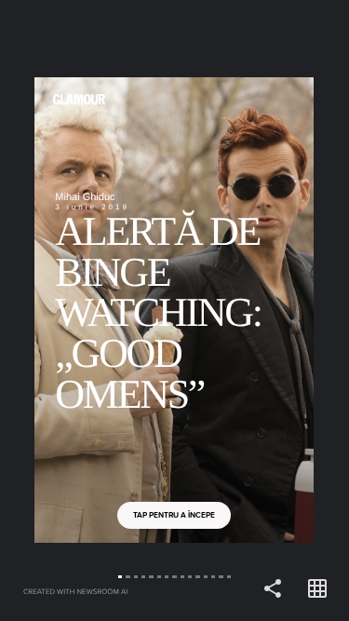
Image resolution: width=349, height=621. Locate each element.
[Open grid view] (317, 589)
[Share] (272, 589)
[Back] (87, 310)
